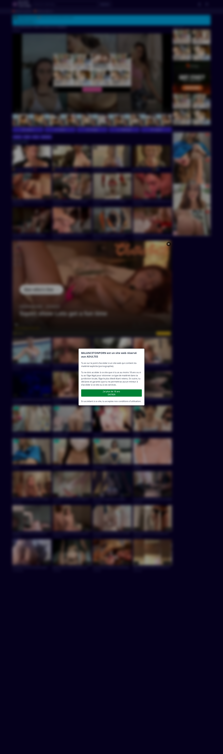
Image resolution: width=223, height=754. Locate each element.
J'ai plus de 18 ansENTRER (111, 393)
